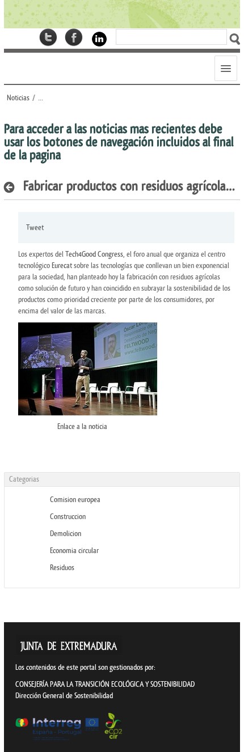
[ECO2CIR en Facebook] (74, 37)
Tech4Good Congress (94, 254)
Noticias (18, 97)
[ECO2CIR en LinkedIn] (99, 38)
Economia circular (74, 550)
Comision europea (75, 499)
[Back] (12, 187)
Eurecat (63, 265)
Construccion (68, 516)
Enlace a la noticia (82, 426)
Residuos (62, 567)
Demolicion (65, 533)
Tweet (35, 227)
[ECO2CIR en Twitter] (48, 37)
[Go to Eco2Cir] (122, 14)
